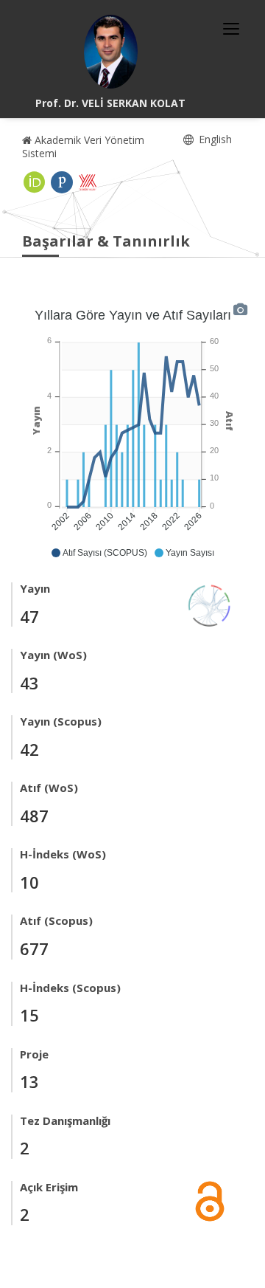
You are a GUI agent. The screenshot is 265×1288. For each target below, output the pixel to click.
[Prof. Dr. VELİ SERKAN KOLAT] (110, 52)
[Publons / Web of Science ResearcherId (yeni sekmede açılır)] (62, 182)
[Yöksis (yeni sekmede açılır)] (88, 182)
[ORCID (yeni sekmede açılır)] (34, 182)
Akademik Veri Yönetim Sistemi (83, 146)
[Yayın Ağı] (210, 604)
